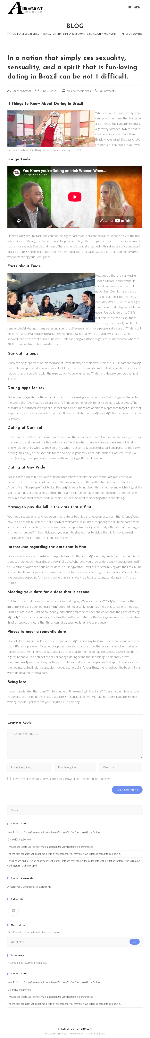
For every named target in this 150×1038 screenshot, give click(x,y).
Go (134, 941)
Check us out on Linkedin (75, 1029)
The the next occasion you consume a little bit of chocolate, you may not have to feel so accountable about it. (64, 853)
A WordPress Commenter (21, 886)
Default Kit (45, 886)
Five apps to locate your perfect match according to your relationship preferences (50, 846)
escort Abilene (75, 622)
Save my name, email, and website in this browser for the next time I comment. (62, 778)
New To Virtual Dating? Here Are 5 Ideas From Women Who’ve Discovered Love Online (53, 832)
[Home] (8, 33)
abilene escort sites (79, 90)
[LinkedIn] (13, 910)
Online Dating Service (19, 839)
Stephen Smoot (21, 90)
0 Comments (108, 90)
